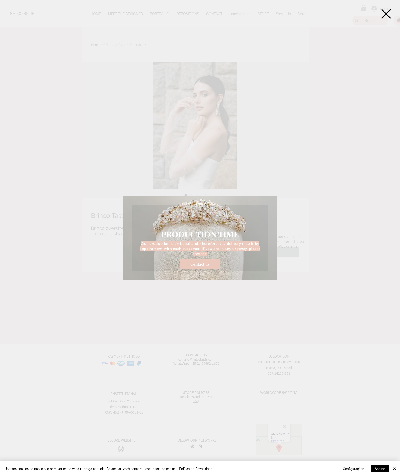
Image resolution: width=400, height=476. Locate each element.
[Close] (394, 468)
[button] (386, 14)
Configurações (353, 468)
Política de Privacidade (195, 468)
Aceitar (380, 468)
